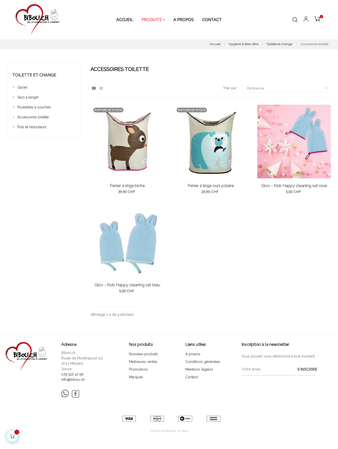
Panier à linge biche (127, 185)
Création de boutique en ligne (169, 430)
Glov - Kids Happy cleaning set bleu (127, 285)
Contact (191, 377)
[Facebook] (75, 394)
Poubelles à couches (34, 107)
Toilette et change (34, 75)
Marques (136, 377)
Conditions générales (202, 362)
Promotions (138, 369)
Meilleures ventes (143, 362)
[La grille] (94, 88)
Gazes (22, 87)
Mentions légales (199, 369)
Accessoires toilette (33, 117)
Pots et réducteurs (32, 127)
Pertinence (288, 88)
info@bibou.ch (73, 380)
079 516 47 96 (72, 374)
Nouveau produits (143, 354)
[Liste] (101, 88)
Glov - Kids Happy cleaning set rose (294, 185)
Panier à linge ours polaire (211, 185)
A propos (193, 354)
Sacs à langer (28, 97)
